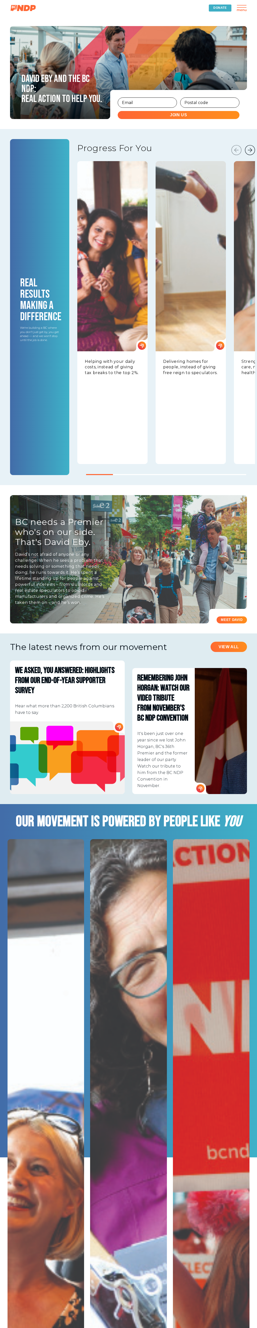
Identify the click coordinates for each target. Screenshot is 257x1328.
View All (229, 647)
